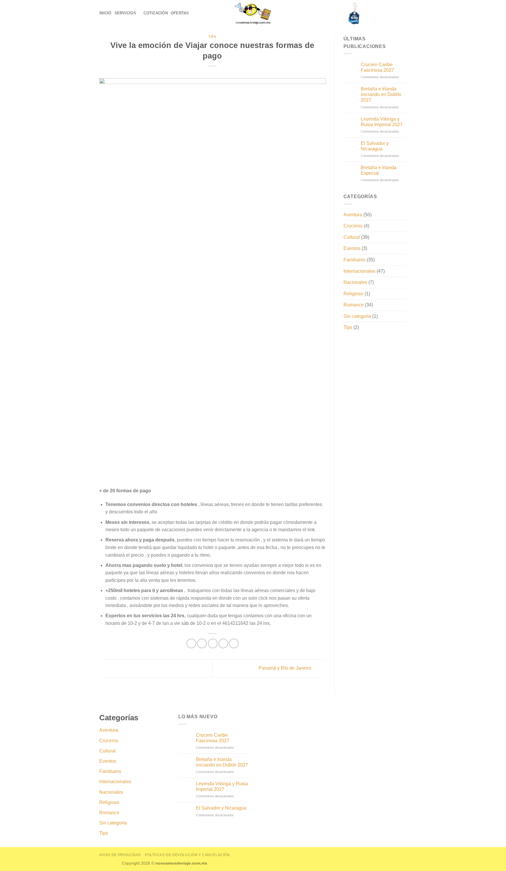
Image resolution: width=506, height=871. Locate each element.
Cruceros (353, 225)
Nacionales (355, 282)
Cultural (351, 237)
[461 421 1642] (379, 18)
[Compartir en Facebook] (191, 643)
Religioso (353, 293)
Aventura (352, 214)
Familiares (354, 259)
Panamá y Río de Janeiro (285, 668)
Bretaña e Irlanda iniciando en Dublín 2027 (381, 94)
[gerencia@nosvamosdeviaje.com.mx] (368, 18)
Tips (212, 36)
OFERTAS (180, 13)
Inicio (105, 13)
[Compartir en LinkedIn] (234, 643)
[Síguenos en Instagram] (395, 18)
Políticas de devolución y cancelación (187, 855)
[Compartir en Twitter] (202, 643)
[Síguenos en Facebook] (387, 18)
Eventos (351, 248)
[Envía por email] (213, 643)
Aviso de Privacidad (120, 855)
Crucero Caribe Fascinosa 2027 (377, 67)
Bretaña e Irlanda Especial (378, 170)
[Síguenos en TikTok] (403, 18)
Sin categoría (357, 316)
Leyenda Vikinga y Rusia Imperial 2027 (382, 121)
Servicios (125, 13)
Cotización (155, 13)
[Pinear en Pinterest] (223, 643)
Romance (353, 304)
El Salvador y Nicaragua (375, 146)
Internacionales (359, 271)
